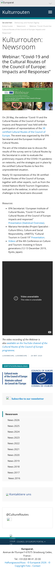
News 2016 (14, 478)
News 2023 (14, 437)
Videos (11, 241)
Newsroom (11, 414)
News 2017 (14, 472)
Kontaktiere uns (20, 494)
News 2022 (14, 443)
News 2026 (14, 420)
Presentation (37, 237)
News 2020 (14, 454)
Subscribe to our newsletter (28, 398)
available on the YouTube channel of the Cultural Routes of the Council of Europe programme (24, 347)
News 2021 (14, 449)
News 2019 (14, 460)
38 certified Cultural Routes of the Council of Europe (23, 132)
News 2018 (14, 466)
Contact (36, 565)
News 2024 (14, 431)
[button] (27, 3)
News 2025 (14, 425)
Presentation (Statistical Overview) (26, 222)
